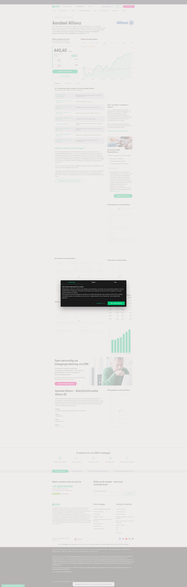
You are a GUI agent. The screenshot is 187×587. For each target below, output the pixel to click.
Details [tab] (93, 282)
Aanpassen (99, 303)
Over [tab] (115, 282)
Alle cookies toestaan (116, 303)
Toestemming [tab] (71, 282)
